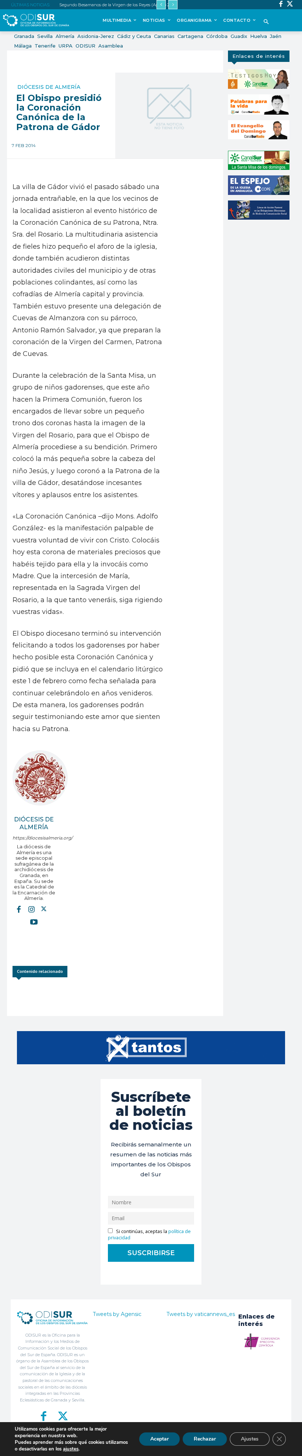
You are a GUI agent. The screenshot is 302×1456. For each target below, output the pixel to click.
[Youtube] (34, 921)
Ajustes (250, 1438)
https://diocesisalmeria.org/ (34, 838)
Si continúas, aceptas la (149, 1234)
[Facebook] (280, 4)
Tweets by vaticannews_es (200, 1314)
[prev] (161, 4)
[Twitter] (290, 4)
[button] (266, 22)
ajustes (70, 1449)
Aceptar (159, 1438)
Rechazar (205, 1438)
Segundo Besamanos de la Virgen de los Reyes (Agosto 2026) (118, 4)
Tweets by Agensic (117, 1314)
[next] (173, 4)
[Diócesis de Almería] (40, 778)
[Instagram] (31, 909)
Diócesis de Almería (48, 87)
